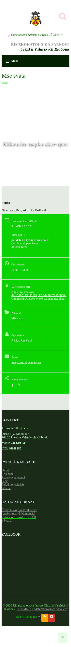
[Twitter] (19, 385)
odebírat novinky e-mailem (50, 609)
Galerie (6, 488)
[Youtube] (51, 618)
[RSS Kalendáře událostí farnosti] (44, 618)
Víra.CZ (7, 520)
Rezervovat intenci (13, 477)
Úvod (4, 82)
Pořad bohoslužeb (13, 484)
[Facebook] (12, 385)
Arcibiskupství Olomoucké (18, 513)
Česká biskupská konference (19, 510)
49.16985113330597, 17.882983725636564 (38, 295)
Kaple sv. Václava (22, 291)
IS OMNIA (24, 609)
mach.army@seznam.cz (26, 362)
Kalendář (7, 474)
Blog (5, 481)
